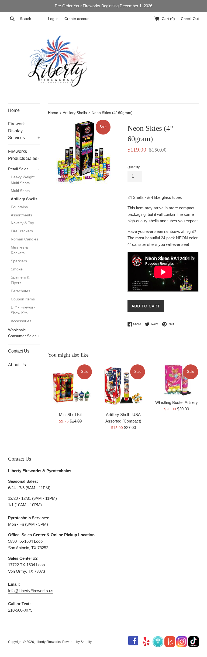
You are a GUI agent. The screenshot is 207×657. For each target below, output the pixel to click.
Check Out (190, 19)
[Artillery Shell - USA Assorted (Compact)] (123, 386)
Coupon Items (23, 299)
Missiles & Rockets (19, 250)
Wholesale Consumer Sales (24, 333)
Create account (77, 19)
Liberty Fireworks (48, 642)
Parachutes (20, 291)
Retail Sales (23, 169)
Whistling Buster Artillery (176, 402)
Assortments (21, 215)
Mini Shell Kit (70, 414)
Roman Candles (24, 239)
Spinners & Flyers (20, 280)
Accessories (21, 321)
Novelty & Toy (22, 223)
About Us (17, 365)
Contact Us (18, 351)
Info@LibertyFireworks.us (30, 590)
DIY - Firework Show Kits (23, 310)
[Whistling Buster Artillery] (176, 380)
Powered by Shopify (77, 642)
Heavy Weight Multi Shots (22, 180)
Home (14, 110)
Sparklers (19, 261)
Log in (53, 19)
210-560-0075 (20, 610)
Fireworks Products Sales (23, 155)
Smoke (17, 269)
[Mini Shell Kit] (70, 386)
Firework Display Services (24, 131)
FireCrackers (22, 231)
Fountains (19, 207)
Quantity (133, 167)
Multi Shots (20, 191)
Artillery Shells (24, 199)
